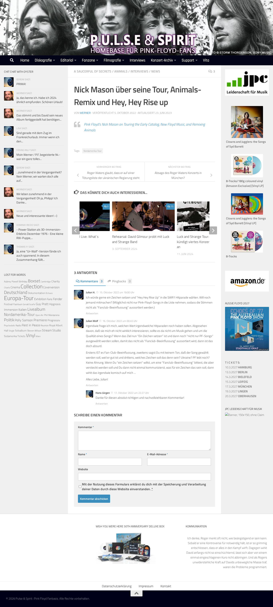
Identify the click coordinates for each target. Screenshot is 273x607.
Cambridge (46, 281)
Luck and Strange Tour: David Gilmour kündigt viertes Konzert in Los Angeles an (204, 241)
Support (188, 60)
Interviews (137, 60)
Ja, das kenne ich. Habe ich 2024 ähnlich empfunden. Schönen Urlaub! (39, 99)
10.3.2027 (238, 367)
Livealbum (36, 309)
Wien (38, 336)
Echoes (49, 293)
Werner (85, 113)
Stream (47, 330)
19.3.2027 (236, 391)
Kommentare (91, 281)
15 (172, 206)
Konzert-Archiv (162, 60)
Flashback (17, 304)
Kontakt (165, 586)
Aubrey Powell (11, 281)
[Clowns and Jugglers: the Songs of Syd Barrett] (247, 137)
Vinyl (30, 335)
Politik (9, 320)
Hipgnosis (55, 304)
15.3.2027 (236, 381)
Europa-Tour (19, 298)
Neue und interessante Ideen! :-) (36, 215)
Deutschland (15, 292)
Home (24, 60)
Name (82, 454)
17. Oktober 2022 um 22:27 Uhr (131, 393)
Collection (32, 286)
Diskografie (43, 60)
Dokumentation (36, 293)
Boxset (34, 281)
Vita (206, 60)
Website (83, 469)
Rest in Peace (31, 325)
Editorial (67, 60)
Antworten (92, 313)
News (155, 71)
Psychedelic (9, 325)
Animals (121, 71)
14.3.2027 (238, 377)
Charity (55, 281)
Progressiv (54, 320)
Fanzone (88, 60)
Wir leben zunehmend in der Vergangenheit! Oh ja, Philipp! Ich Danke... (37, 198)
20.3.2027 (240, 396)
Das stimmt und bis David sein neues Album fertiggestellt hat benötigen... (39, 117)
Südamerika (10, 336)
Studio (56, 330)
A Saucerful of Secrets (92, 71)
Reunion (45, 325)
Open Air (39, 315)
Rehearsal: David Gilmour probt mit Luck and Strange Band (140, 239)
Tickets (21, 336)
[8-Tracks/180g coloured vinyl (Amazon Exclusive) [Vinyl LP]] (247, 176)
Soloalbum (21, 330)
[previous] (76, 230)
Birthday (23, 281)
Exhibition (40, 299)
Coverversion (51, 287)
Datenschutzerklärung (117, 586)
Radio (18, 325)
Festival (8, 304)
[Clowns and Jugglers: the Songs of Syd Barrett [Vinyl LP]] (247, 213)
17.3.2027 (238, 386)
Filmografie (112, 60)
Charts (7, 287)
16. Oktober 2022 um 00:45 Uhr (120, 321)
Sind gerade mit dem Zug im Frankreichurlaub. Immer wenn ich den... (37, 137)
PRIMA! (21, 84)
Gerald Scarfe (29, 304)
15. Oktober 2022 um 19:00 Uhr (117, 292)
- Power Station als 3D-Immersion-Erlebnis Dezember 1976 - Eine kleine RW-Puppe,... (39, 233)
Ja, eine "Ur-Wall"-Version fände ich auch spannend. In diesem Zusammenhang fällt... (38, 255)
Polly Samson (24, 320)
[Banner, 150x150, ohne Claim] (244, 415)
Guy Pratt (42, 304)
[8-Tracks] (247, 251)
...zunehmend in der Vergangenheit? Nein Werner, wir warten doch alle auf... (39, 176)
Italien (22, 309)
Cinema (15, 287)
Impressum (146, 586)
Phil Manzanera (51, 315)
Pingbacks (121, 281)
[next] (213, 230)
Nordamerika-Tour (93, 151)
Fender (57, 299)
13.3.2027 (236, 372)
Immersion (11, 309)
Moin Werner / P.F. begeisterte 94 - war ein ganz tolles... (38, 156)
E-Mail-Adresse (157, 454)
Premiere (40, 320)
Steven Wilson (34, 330)
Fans (49, 299)
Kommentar (86, 427)
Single (11, 330)
